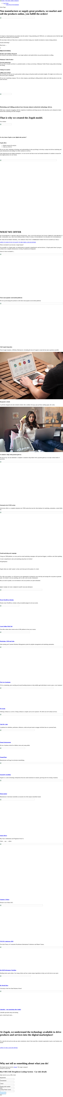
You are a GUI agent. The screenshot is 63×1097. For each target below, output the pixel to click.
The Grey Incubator (5, 682)
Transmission (3, 1080)
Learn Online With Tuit (6, 626)
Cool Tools (5, 3)
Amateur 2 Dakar (4, 899)
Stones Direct (3, 835)
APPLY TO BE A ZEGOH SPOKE (9, 1047)
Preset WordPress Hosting (7, 600)
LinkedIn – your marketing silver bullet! (10, 1009)
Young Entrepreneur (5, 742)
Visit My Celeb (4, 724)
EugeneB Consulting (5, 774)
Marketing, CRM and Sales (7, 641)
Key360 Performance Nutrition (8, 970)
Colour (1, 1083)
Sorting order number (5, 1086)
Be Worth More (4, 985)
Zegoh (15, 1067)
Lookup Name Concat (5, 1089)
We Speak (2, 708)
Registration (3, 1077)
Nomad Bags (3, 757)
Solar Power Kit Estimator (12, 4)
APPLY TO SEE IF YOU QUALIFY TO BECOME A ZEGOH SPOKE (18, 242)
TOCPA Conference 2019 (6, 941)
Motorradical (3, 793)
